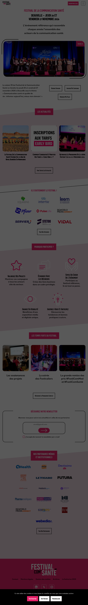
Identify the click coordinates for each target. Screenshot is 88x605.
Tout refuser (44, 599)
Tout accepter (32, 599)
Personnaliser (56, 599)
